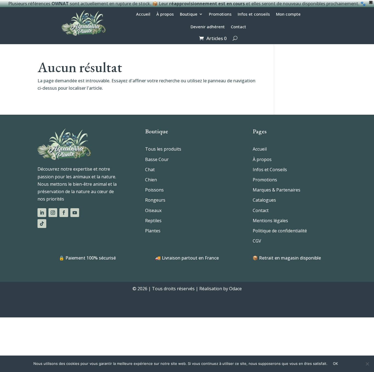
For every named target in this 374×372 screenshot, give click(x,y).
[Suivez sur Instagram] (52, 212)
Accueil (143, 14)
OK (335, 363)
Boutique (188, 14)
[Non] (367, 364)
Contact (238, 27)
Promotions (220, 14)
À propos (165, 14)
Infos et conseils (254, 14)
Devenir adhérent (208, 27)
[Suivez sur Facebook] (63, 212)
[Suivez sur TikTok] (42, 223)
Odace (235, 289)
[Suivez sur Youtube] (74, 212)
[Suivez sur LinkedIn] (42, 212)
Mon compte (288, 14)
